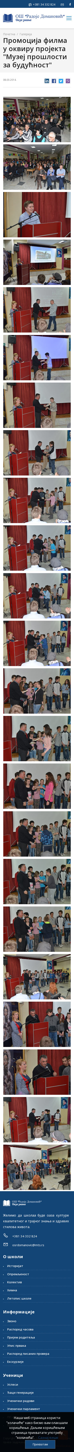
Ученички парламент (23, 1409)
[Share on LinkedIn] (47, 80)
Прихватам (40, 1444)
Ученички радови (20, 1401)
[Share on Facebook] (54, 80)
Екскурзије (15, 1361)
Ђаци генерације (20, 1392)
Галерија (25, 34)
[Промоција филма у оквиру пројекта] (37, 119)
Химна (12, 1290)
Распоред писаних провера (28, 1353)
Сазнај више (48, 1437)
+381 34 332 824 (43, 4)
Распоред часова (20, 1329)
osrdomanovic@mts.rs (28, 1245)
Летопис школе (19, 1298)
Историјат (15, 1266)
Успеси (12, 1384)
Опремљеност (18, 1274)
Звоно (11, 1321)
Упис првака (16, 1345)
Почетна (9, 34)
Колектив (14, 1282)
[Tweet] (61, 80)
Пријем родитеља (21, 1337)
